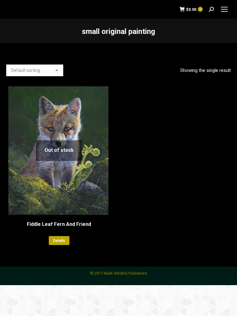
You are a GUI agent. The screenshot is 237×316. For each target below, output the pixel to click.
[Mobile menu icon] (224, 9)
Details (59, 241)
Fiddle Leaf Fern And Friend (59, 224)
